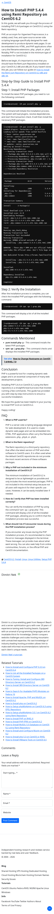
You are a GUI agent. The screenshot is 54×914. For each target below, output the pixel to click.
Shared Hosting (9, 871)
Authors (31, 901)
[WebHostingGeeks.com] (7, 844)
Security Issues (9, 879)
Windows (6, 892)
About (38, 901)
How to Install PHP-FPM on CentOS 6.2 (24, 721)
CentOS (5, 888)
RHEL (26, 888)
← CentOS (6, 2)
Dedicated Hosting (38, 871)
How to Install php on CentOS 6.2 (21, 703)
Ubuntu (12, 888)
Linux (24, 559)
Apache (39, 888)
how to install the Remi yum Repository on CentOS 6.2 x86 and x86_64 (25, 72)
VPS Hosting (23, 871)
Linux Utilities (34, 559)
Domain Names (41, 875)
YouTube (15, 901)
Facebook (6, 901)
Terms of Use (8, 905)
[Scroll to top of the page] (49, 908)
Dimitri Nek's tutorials (12, 654)
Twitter (23, 901)
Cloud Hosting (8, 875)
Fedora (20, 888)
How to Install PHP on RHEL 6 (19, 718)
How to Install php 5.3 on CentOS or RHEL (25, 736)
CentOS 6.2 (9, 559)
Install (18, 559)
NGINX (33, 888)
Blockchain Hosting (25, 875)
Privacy (18, 905)
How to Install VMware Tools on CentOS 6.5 (26, 739)
